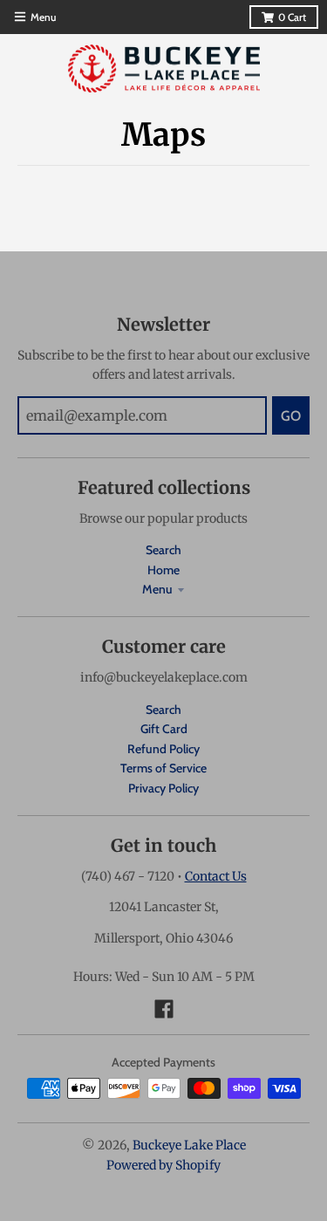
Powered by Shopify (163, 1165)
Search (163, 550)
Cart (292, 17)
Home (163, 570)
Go (291, 416)
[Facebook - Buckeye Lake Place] (163, 1008)
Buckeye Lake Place (189, 1145)
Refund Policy (163, 749)
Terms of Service (163, 768)
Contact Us (216, 876)
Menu (157, 589)
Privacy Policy (163, 788)
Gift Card (163, 729)
